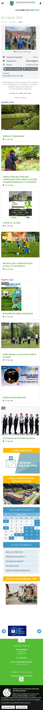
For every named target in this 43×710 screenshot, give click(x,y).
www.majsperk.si (21, 664)
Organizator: (12, 61)
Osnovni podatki (22, 645)
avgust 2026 (21, 514)
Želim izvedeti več (8, 707)
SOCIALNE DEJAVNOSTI (15, 561)
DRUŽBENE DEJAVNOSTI (15, 557)
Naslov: (9, 65)
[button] (4, 631)
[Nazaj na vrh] (21, 640)
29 (31, 535)
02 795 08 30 (23, 657)
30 (37, 535)
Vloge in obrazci (21, 545)
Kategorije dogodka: (15, 57)
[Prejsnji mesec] (6, 514)
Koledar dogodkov (21, 510)
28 (26, 535)
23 (37, 531)
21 (26, 531)
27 (6, 521)
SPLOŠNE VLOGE (12, 566)
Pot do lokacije (31, 69)
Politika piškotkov (25, 703)
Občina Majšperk (32, 61)
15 (31, 528)
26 (16, 535)
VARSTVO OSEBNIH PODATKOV (18, 570)
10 (6, 528)
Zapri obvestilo (21, 707)
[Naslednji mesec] (37, 514)
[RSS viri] (21, 679)
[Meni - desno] (40, 3)
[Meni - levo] (2, 3)
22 (31, 531)
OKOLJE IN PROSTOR (14, 552)
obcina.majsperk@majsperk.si (21, 661)
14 (26, 528)
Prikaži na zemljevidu (14, 69)
